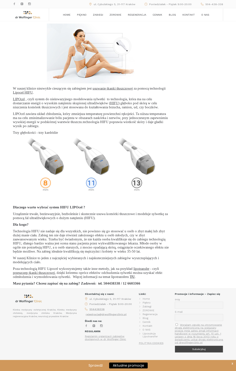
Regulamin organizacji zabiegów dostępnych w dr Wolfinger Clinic (105, 338)
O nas (205, 14)
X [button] (232, 363)
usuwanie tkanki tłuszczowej (113, 88)
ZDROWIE (148, 310)
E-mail (179, 311)
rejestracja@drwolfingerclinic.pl (106, 314)
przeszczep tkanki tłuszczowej (34, 273)
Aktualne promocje (128, 365)
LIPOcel (19, 99)
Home (66, 14)
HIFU (114, 103)
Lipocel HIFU (23, 92)
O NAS (146, 329)
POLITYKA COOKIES (151, 343)
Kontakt (188, 14)
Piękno (81, 14)
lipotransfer (141, 269)
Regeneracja (137, 14)
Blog (172, 14)
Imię (177, 299)
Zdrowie (115, 14)
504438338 (97, 309)
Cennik (157, 14)
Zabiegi (98, 14)
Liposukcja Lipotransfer (150, 335)
